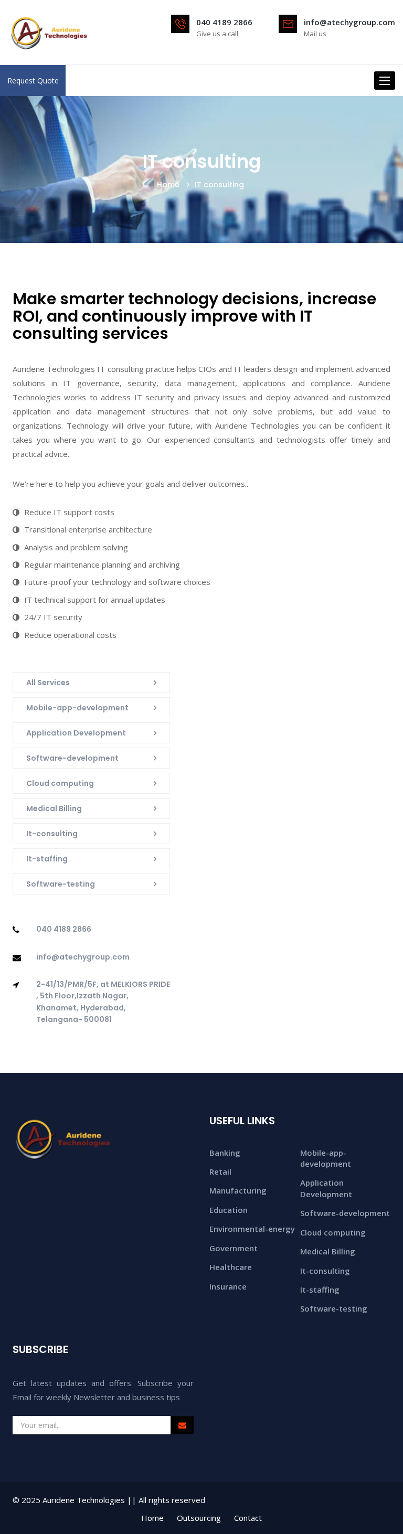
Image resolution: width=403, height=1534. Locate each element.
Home (168, 184)
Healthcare (230, 1267)
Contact (248, 1517)
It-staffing (47, 859)
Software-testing (60, 884)
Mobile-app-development (77, 707)
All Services (48, 682)
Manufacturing (238, 1190)
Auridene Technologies (84, 1500)
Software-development (72, 758)
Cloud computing (60, 783)
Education (228, 1210)
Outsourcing (199, 1517)
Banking (224, 1152)
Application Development (76, 733)
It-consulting (52, 833)
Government (233, 1248)
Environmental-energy (252, 1228)
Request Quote (33, 81)
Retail (220, 1171)
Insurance (228, 1286)
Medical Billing (54, 808)
